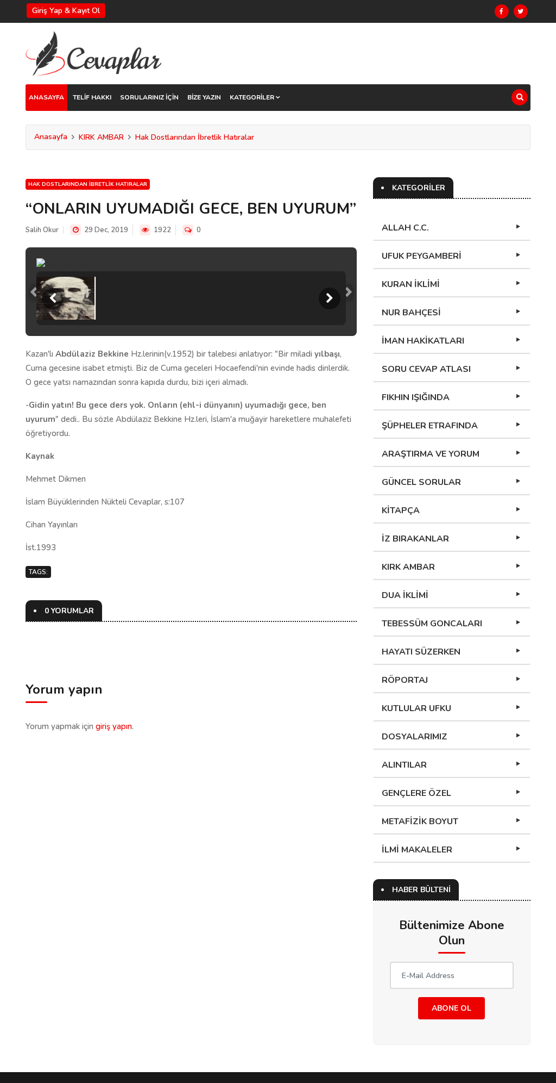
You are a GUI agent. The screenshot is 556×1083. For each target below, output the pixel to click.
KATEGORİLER (253, 97)
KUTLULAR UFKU (416, 708)
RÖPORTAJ (405, 680)
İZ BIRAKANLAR (415, 539)
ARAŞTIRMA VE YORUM (430, 454)
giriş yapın (114, 726)
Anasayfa (50, 137)
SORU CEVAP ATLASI (426, 369)
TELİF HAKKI (92, 97)
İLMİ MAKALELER (417, 850)
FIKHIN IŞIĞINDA (416, 397)
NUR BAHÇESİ (411, 313)
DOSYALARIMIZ (414, 737)
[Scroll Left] (53, 298)
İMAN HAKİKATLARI (423, 341)
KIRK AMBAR (101, 137)
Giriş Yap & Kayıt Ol (66, 10)
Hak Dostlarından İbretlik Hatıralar (194, 137)
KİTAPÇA (401, 510)
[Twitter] (521, 11)
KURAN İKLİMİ (411, 284)
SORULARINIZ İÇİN (149, 97)
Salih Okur (42, 230)
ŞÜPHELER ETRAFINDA (430, 426)
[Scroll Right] (329, 298)
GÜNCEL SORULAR (421, 482)
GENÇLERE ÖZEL (416, 793)
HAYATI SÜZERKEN (421, 652)
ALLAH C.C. (405, 228)
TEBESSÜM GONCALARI (432, 624)
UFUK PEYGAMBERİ (422, 256)
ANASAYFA (46, 97)
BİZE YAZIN (204, 97)
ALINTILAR (404, 765)
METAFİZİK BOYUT (420, 821)
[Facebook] (502, 11)
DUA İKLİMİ (405, 595)
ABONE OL (451, 1008)
